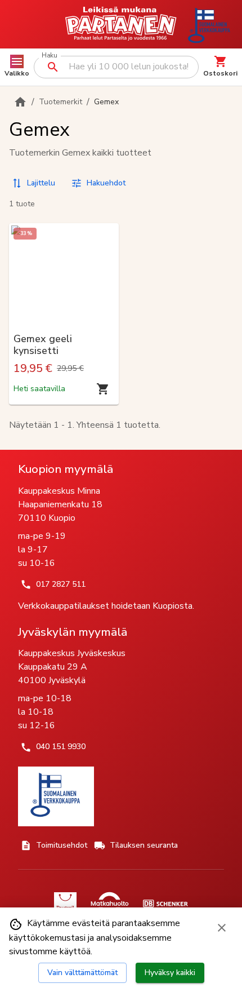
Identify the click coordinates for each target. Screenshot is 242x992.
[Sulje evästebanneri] (221, 927)
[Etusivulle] (20, 102)
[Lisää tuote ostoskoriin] (103, 389)
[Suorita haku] (53, 67)
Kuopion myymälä (65, 469)
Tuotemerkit (60, 101)
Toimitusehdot (61, 845)
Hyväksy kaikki (170, 972)
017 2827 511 (61, 584)
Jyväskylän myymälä (72, 632)
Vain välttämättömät (82, 972)
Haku (49, 55)
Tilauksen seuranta (144, 845)
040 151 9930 (61, 746)
